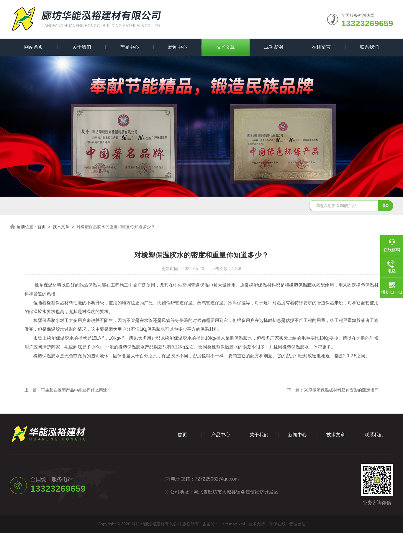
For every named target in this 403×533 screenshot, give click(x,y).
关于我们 (81, 47)
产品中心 (129, 47)
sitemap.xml (233, 524)
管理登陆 (297, 524)
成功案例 (273, 47)
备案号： (210, 524)
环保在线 (277, 524)
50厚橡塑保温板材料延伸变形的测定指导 (341, 390)
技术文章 (225, 47)
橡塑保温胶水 (302, 284)
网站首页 (33, 47)
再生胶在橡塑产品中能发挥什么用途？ (76, 390)
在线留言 (321, 47)
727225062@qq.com (217, 478)
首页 (41, 226)
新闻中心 (177, 47)
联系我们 (369, 47)
